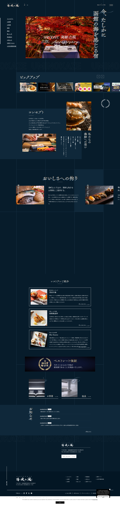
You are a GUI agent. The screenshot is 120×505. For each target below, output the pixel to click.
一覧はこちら (88, 431)
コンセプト (10, 18)
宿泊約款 (94, 493)
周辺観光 (9, 37)
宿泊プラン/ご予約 (101, 4)
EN (27, 5)
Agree (60, 502)
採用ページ (99, 476)
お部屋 (9, 25)
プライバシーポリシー (85, 493)
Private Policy (95, 499)
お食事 (9, 22)
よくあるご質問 (68, 493)
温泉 (8, 28)
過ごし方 (9, 34)
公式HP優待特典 (11, 46)
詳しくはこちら (82, 303)
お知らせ (9, 40)
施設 (8, 31)
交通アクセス (10, 43)
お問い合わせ (76, 493)
